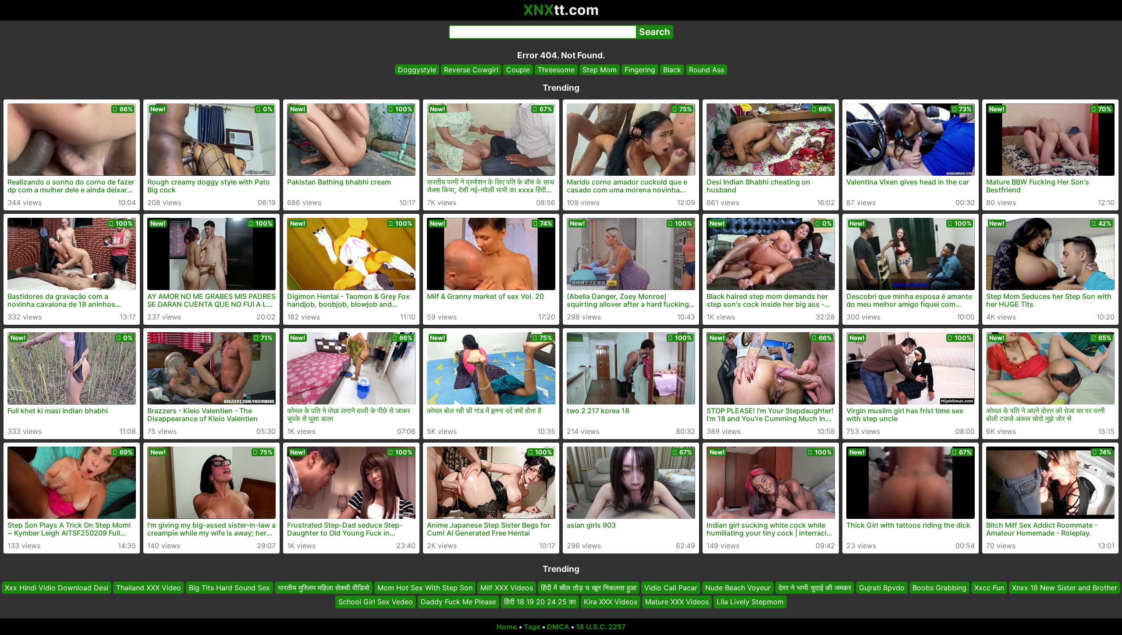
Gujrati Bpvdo (882, 587)
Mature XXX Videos (677, 602)
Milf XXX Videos (506, 587)
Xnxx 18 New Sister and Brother (1064, 587)
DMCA (558, 627)
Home (507, 627)
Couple (518, 69)
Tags (532, 627)
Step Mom (599, 69)
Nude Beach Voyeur (737, 587)
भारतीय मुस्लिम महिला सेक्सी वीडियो (323, 587)
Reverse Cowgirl (471, 69)
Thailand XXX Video (148, 587)
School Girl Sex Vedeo (375, 602)
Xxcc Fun (989, 587)
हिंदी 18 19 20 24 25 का (540, 602)
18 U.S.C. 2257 (601, 627)
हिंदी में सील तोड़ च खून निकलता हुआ (588, 587)
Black (672, 69)
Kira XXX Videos (610, 602)
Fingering (640, 69)
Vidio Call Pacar (670, 587)
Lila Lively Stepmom (750, 602)
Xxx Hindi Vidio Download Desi (56, 587)
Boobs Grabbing (939, 587)
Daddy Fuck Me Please (458, 602)
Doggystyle (417, 69)
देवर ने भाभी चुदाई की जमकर (814, 587)
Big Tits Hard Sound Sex (229, 587)
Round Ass (706, 69)
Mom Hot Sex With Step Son (424, 587)
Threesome (556, 69)
